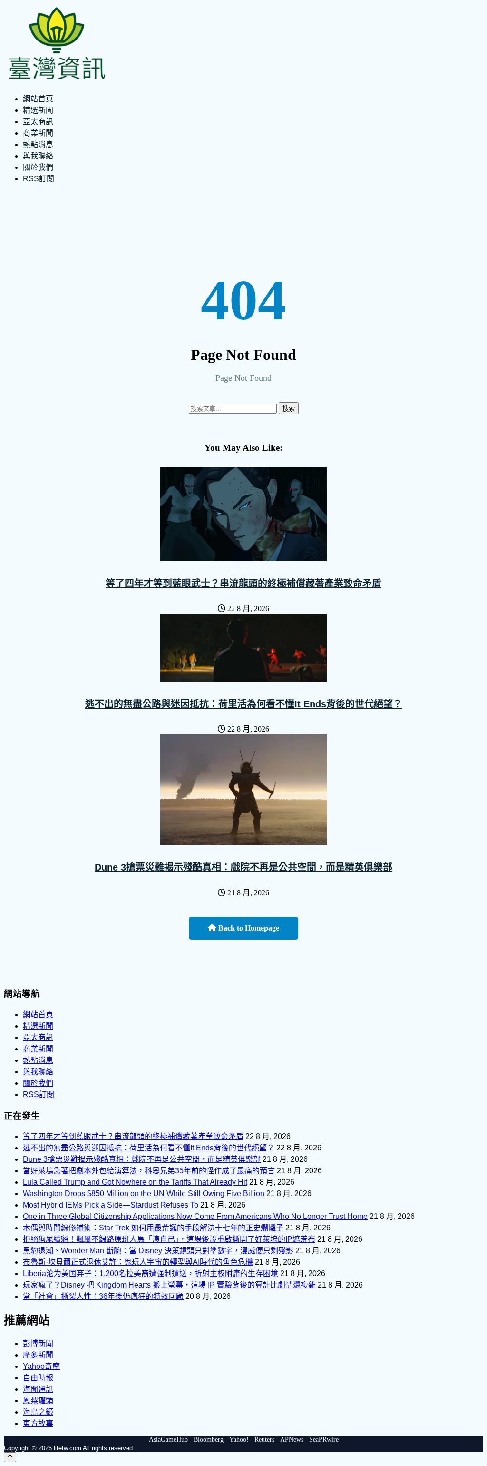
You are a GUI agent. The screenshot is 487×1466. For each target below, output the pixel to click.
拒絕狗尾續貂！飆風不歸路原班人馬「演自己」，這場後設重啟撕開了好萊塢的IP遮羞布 (169, 1239)
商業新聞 (38, 133)
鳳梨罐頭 (38, 1401)
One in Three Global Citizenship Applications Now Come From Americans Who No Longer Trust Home (195, 1216)
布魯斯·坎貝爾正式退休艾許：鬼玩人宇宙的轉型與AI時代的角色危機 (138, 1262)
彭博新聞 (38, 1343)
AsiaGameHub (168, 1439)
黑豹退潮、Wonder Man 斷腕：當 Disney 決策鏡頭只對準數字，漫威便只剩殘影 (158, 1251)
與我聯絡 (38, 156)
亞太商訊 (38, 122)
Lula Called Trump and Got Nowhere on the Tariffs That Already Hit (135, 1182)
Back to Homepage (247, 928)
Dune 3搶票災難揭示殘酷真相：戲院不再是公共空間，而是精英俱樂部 (243, 867)
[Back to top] (10, 1457)
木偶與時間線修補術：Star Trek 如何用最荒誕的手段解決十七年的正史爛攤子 (153, 1228)
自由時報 (38, 1378)
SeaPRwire (324, 1439)
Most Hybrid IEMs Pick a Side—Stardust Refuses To (110, 1205)
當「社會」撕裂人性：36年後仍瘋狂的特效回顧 (103, 1296)
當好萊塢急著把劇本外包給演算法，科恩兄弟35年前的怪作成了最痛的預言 (149, 1171)
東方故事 (38, 1423)
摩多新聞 (38, 1355)
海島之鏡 (38, 1412)
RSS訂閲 (38, 179)
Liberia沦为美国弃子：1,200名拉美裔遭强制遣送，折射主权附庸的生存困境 (150, 1273)
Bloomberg (209, 1439)
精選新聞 (38, 110)
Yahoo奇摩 (41, 1366)
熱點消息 (38, 144)
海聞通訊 (38, 1389)
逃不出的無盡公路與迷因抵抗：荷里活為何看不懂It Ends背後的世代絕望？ (243, 704)
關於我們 (38, 167)
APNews (291, 1439)
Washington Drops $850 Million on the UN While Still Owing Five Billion (143, 1193)
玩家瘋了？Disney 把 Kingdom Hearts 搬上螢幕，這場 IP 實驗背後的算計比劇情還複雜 (169, 1285)
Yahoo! (239, 1439)
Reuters (264, 1439)
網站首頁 (38, 99)
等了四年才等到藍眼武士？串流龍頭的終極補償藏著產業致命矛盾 (243, 583)
